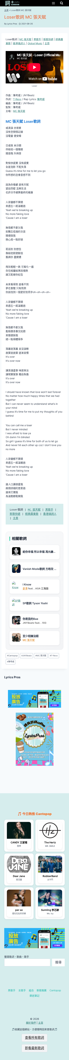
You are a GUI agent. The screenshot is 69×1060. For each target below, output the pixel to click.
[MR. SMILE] (50, 830)
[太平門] (50, 864)
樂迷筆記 (34, 995)
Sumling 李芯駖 (50, 909)
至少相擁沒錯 (31, 636)
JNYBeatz (26, 655)
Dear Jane (19, 876)
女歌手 (22, 990)
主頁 (6, 10)
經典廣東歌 (31, 514)
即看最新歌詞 (34, 1048)
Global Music (35, 43)
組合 (31, 990)
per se (19, 909)
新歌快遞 (48, 39)
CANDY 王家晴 (19, 842)
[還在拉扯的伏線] (19, 898)
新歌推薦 (42, 990)
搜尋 (58, 962)
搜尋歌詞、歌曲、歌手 (16, 956)
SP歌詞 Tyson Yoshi (35, 603)
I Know (27, 584)
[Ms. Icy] (50, 898)
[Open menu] (53, 3)
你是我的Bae (30, 619)
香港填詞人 (19, 43)
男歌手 (37, 39)
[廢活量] (19, 864)
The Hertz (50, 842)
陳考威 (41, 99)
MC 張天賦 (25, 39)
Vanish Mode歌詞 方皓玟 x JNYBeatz (39, 569)
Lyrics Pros (12, 677)
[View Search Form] (61, 3)
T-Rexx (17, 99)
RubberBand (50, 876)
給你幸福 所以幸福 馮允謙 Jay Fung (38, 552)
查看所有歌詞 (34, 1037)
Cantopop (12, 655)
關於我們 (31, 1022)
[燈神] (19, 830)
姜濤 (25, 588)
